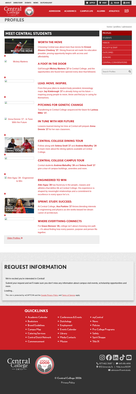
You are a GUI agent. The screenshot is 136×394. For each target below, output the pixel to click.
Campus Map (34, 329)
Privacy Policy (68, 382)
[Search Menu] (126, 11)
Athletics (114, 11)
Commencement (36, 341)
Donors (107, 57)
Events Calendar (68, 329)
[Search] (130, 71)
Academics (70, 11)
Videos (106, 42)
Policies (96, 325)
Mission (63, 341)
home (109, 27)
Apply (92, 3)
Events (28, 3)
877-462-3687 (105, 363)
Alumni (101, 11)
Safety (95, 333)
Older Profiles (14, 238)
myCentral (97, 317)
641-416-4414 (125, 363)
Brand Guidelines (36, 325)
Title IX (95, 341)
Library (63, 333)
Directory (18, 3)
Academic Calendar (38, 317)
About (8, 3)
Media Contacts (68, 337)
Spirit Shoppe (98, 337)
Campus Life (86, 11)
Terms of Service (68, 295)
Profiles (14, 19)
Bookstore (33, 321)
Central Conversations (115, 62)
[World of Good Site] (28, 11)
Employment (66, 325)
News (35, 3)
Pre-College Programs (103, 329)
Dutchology (46, 3)
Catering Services (36, 333)
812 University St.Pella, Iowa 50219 (115, 367)
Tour (116, 3)
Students (107, 38)
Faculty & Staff (110, 47)
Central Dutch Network (39, 337)
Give (127, 3)
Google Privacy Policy (49, 295)
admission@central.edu (121, 370)
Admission (54, 11)
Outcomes (108, 52)
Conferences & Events (71, 317)
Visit (104, 3)
